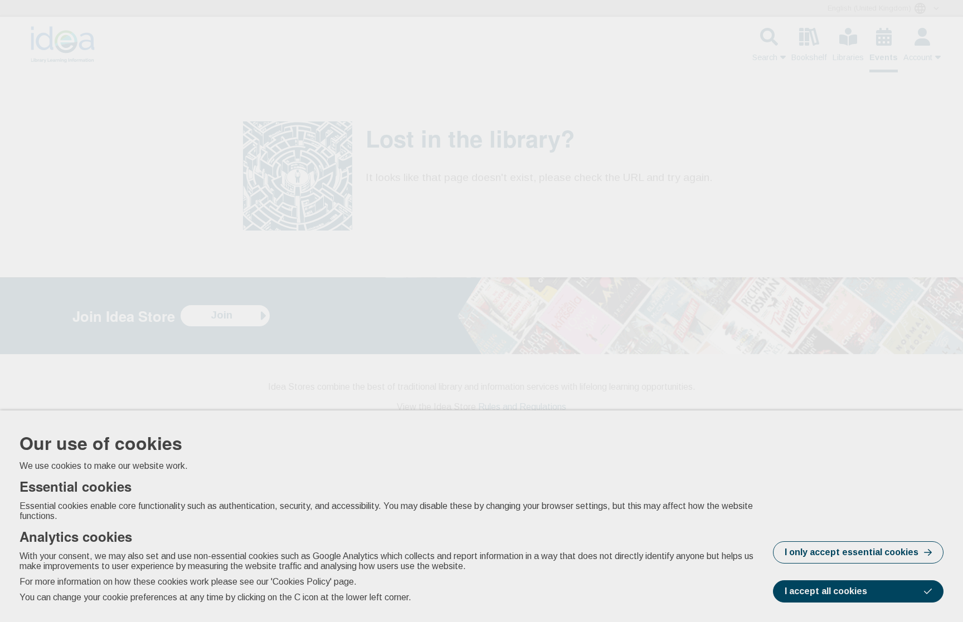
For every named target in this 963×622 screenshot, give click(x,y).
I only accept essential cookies (851, 552)
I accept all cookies (826, 591)
